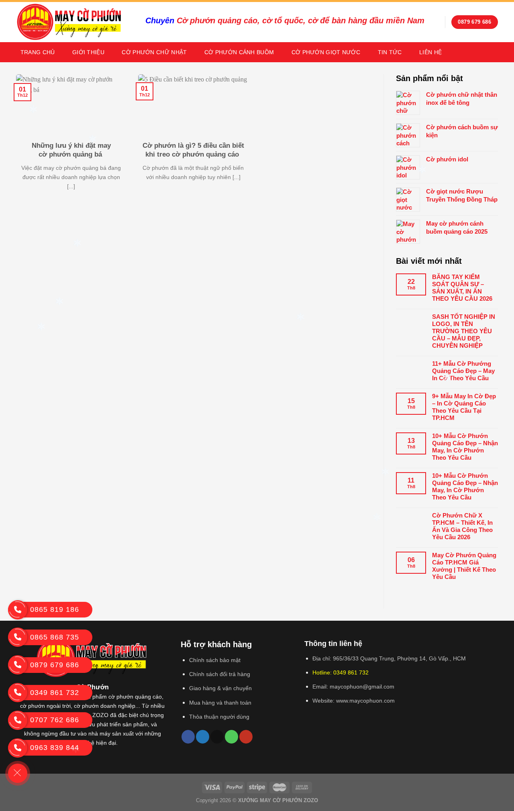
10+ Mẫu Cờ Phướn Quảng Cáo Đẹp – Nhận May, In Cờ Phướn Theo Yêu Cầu (465, 446)
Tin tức (390, 52)
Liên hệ (430, 52)
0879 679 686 (54, 665)
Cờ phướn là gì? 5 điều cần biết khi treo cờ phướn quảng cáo (193, 150)
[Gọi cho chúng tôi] (231, 737)
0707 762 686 (54, 720)
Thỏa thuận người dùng (219, 716)
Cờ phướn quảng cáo (217, 20)
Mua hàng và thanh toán (220, 702)
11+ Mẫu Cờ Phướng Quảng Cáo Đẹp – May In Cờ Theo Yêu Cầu (463, 370)
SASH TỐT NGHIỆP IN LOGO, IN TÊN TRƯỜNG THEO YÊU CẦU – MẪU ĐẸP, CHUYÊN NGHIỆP (463, 331)
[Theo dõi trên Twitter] (202, 737)
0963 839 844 (54, 748)
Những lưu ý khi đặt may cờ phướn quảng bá (71, 150)
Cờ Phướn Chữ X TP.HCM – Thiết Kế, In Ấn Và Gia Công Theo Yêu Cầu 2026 (462, 526)
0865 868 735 (54, 637)
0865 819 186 (54, 609)
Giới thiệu (88, 52)
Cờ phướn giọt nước (326, 52)
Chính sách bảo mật (215, 660)
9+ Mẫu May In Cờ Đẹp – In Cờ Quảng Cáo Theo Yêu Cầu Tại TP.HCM (464, 407)
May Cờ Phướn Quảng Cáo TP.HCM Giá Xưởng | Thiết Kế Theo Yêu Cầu (464, 566)
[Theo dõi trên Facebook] (188, 737)
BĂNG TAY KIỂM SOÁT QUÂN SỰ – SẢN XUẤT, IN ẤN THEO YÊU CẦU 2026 (462, 287)
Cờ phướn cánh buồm (239, 52)
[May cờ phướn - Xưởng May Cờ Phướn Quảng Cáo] (74, 22)
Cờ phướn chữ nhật (154, 52)
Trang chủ (37, 52)
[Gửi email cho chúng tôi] (217, 737)
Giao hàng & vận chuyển (220, 688)
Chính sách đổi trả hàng (219, 674)
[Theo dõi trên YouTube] (246, 737)
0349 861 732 (54, 693)
